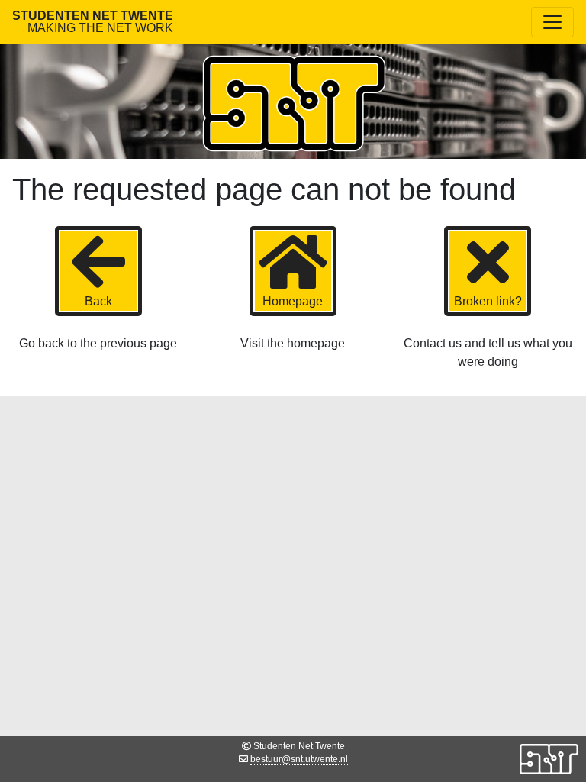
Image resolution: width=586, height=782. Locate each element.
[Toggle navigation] (552, 22)
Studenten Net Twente (92, 21)
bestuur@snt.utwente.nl (299, 759)
